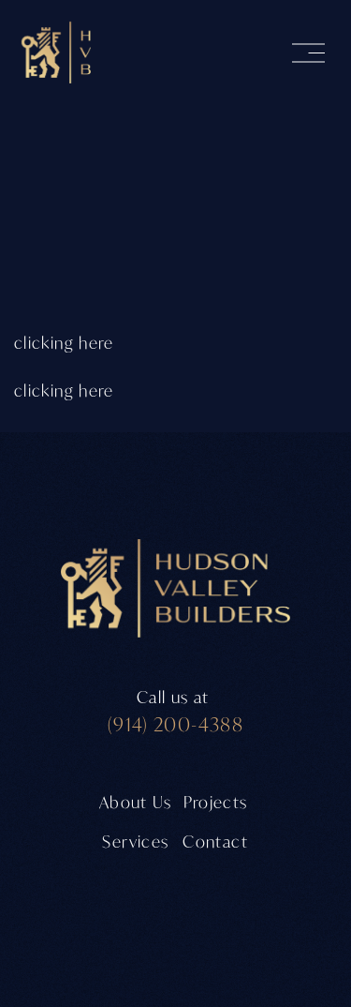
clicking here (64, 342)
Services (135, 841)
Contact (215, 841)
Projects (215, 802)
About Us (135, 802)
